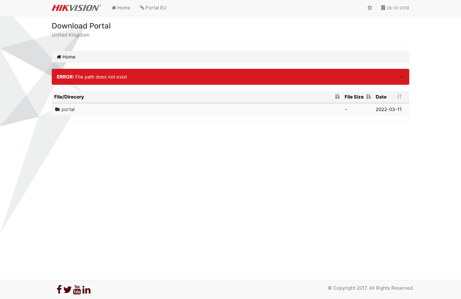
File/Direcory (69, 97)
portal (68, 109)
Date (381, 97)
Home (123, 8)
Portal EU (155, 8)
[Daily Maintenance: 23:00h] (370, 8)
